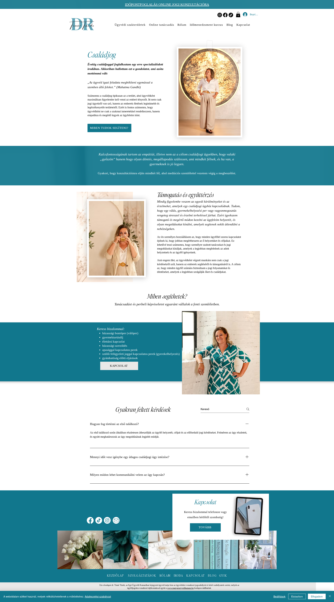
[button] (238, 14)
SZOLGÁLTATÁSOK (142, 575)
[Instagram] (219, 15)
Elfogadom (317, 596)
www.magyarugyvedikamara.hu (180, 588)
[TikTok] (231, 15)
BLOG (212, 575)
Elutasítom (297, 596)
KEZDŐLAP (115, 575)
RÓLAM (165, 575)
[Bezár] (330, 596)
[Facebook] (225, 15)
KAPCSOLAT (195, 575)
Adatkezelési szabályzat (98, 596)
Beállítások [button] (279, 596)
